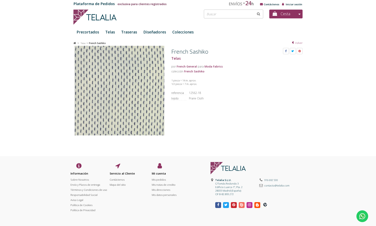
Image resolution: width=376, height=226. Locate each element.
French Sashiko (194, 71)
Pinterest (300, 51)
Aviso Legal (76, 200)
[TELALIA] (109, 17)
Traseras (129, 32)
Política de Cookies (81, 205)
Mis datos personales (164, 195)
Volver (299, 43)
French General (187, 66)
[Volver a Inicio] (74, 43)
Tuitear (293, 51)
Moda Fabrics (213, 66)
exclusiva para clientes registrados (119, 4)
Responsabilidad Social (84, 195)
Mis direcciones (161, 190)
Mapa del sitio (118, 184)
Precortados (88, 32)
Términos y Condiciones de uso (88, 190)
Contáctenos (271, 4)
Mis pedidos (159, 179)
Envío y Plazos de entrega (85, 184)
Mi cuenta (159, 173)
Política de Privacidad (82, 210)
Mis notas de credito (163, 184)
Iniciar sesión (294, 4)
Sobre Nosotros (79, 179)
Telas (110, 32)
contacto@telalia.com (276, 185)
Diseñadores (154, 32)
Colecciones (183, 32)
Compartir (286, 51)
